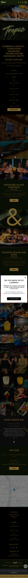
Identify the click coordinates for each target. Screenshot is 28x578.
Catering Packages (14, 299)
